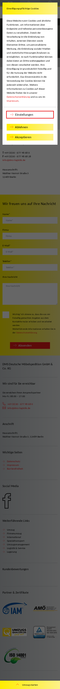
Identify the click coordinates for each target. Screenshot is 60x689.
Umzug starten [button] (30, 684)
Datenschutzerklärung (18, 96)
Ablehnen (21, 127)
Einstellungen (24, 115)
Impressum (12, 100)
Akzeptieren (23, 137)
